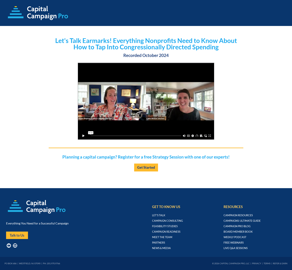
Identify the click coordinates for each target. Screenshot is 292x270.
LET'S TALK (158, 215)
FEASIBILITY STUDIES (165, 226)
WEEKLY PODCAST (235, 237)
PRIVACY (256, 263)
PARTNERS (158, 242)
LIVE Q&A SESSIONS (236, 248)
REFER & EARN (280, 263)
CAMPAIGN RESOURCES (238, 215)
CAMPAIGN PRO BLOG (237, 226)
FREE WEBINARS (234, 242)
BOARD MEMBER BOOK (238, 231)
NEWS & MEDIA (161, 248)
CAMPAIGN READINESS (166, 231)
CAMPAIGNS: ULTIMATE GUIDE (242, 220)
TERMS (267, 263)
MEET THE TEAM (162, 237)
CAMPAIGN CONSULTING (167, 220)
